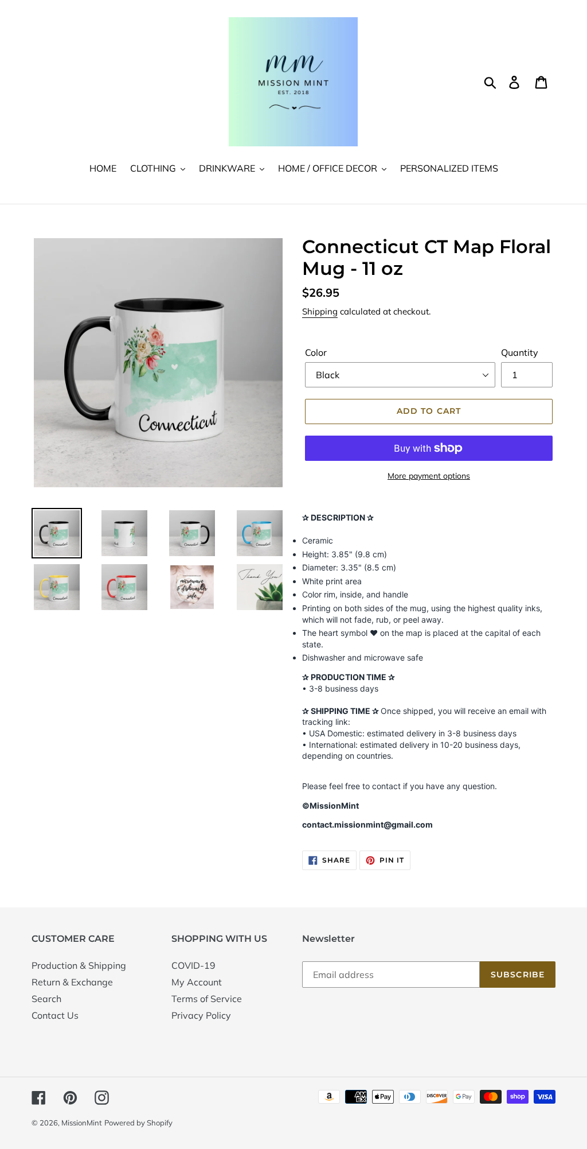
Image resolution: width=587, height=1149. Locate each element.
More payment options (429, 476)
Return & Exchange (72, 982)
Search (46, 998)
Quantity (519, 352)
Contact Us (55, 1015)
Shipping (320, 311)
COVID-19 (193, 965)
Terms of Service (206, 998)
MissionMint (81, 1122)
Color (316, 352)
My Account (196, 982)
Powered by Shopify (138, 1122)
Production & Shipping (79, 965)
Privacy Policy (201, 1015)
